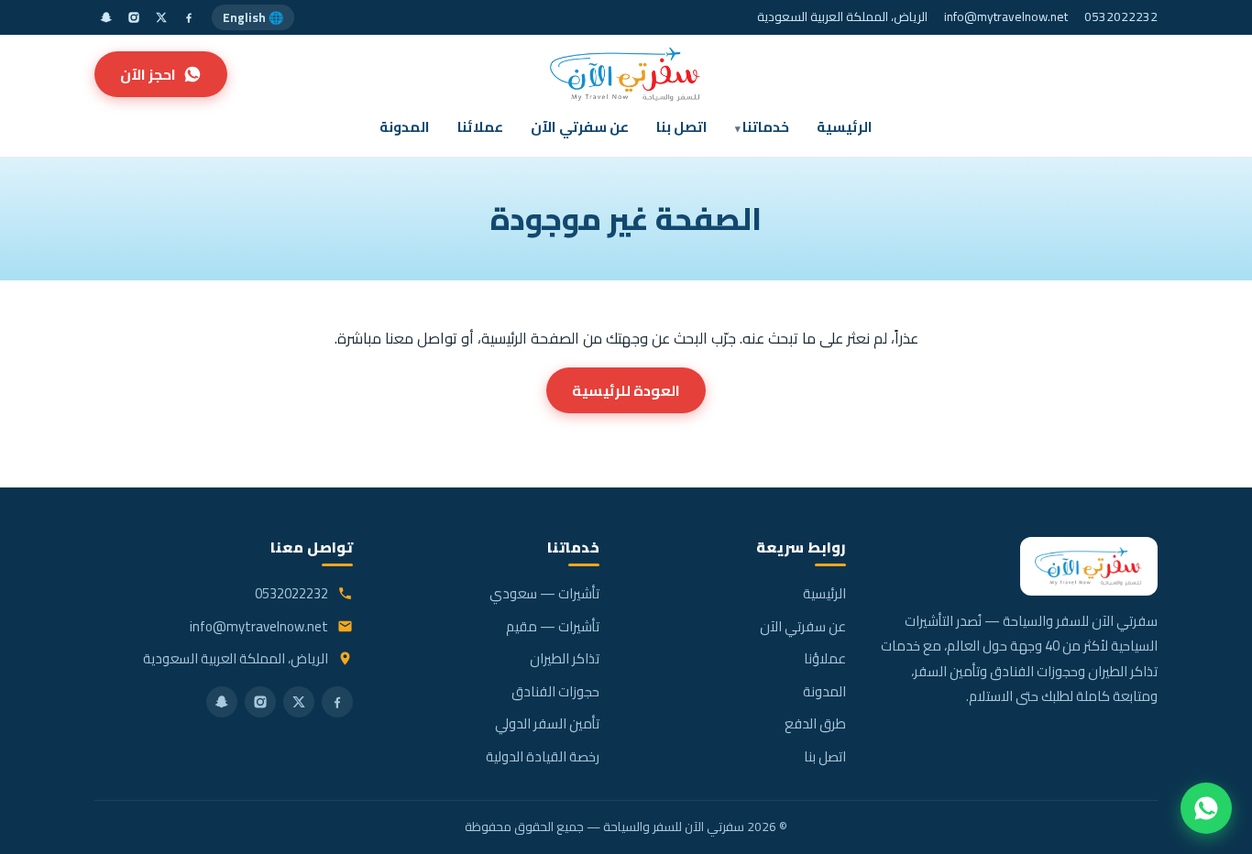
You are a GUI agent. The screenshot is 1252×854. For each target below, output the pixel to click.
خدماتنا (765, 127)
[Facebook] (189, 17)
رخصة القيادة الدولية (542, 756)
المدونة (404, 127)
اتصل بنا (682, 127)
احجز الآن (148, 74)
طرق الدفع (815, 723)
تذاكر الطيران (564, 658)
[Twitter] (161, 17)
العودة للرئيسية (626, 390)
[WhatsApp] (1206, 808)
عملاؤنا (825, 658)
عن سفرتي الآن (580, 127)
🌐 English (253, 17)
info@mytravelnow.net (1006, 16)
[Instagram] (134, 17)
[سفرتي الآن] (626, 74)
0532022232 (1121, 16)
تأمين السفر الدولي (547, 723)
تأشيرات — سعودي (544, 593)
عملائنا (480, 127)
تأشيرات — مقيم (552, 626)
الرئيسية (845, 127)
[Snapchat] (106, 17)
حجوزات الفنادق (555, 691)
